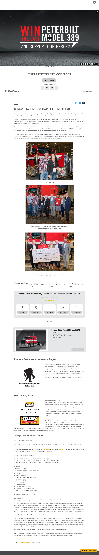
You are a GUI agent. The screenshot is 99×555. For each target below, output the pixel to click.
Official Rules (46, 449)
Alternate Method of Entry (21, 539)
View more (52, 340)
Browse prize (49, 300)
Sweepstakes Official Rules (25, 542)
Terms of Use (61, 449)
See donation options (78, 349)
